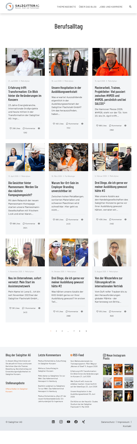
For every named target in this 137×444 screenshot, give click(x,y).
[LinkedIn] (53, 423)
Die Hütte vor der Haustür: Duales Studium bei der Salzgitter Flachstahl (84, 404)
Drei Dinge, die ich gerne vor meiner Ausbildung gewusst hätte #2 (68, 282)
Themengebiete (66, 6)
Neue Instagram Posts (114, 356)
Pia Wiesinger (70, 176)
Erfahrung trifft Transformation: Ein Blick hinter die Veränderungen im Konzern (24, 93)
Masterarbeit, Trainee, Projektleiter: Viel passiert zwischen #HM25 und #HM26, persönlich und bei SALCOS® (110, 95)
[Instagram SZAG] (107, 369)
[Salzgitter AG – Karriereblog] (22, 6)
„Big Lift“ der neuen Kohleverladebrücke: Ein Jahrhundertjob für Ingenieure (52, 398)
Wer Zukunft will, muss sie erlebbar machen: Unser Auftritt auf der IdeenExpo (84, 384)
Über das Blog (88, 6)
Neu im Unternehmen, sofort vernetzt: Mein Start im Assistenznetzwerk (24, 282)
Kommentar (30, 128)
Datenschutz (108, 421)
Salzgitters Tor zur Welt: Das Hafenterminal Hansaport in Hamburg (51, 378)
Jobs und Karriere (111, 6)
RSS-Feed (78, 355)
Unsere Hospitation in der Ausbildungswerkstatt (66, 89)
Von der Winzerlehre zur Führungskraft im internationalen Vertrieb (109, 282)
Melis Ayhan (25, 81)
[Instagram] (61, 423)
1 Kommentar (30, 308)
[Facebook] (76, 423)
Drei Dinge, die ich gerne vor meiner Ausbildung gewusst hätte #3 (111, 187)
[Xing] (83, 423)
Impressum (123, 421)
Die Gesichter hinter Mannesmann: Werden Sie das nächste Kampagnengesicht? (23, 189)
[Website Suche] (130, 6)
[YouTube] (68, 423)
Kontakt (127, 426)
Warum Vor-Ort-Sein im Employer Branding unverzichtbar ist (65, 187)
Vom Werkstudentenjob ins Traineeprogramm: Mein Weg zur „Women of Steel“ (84, 363)
